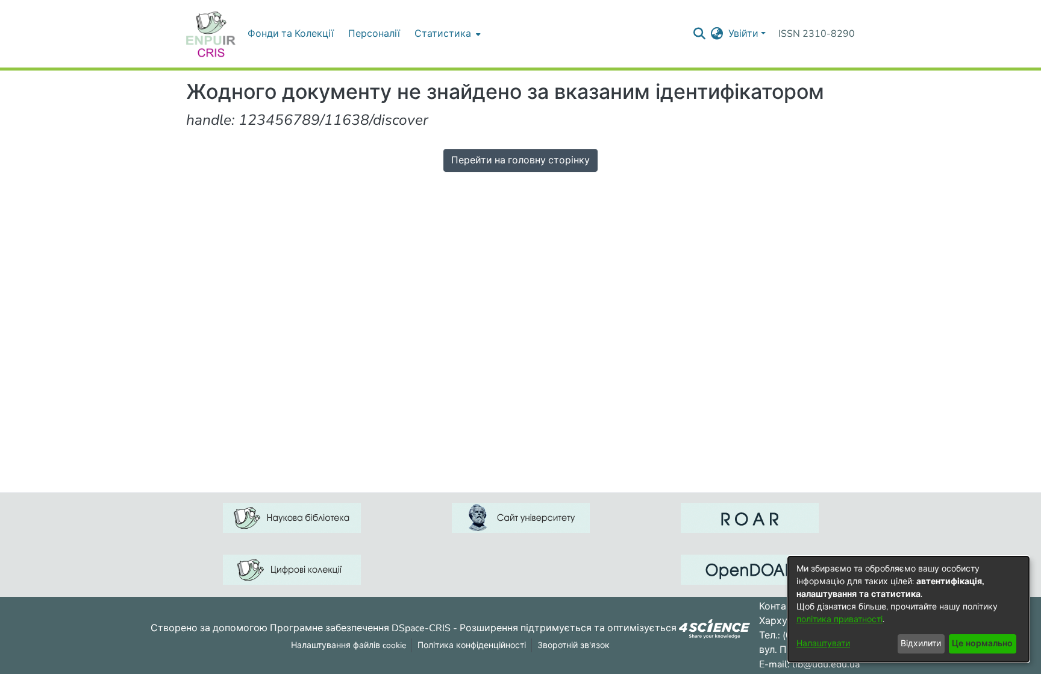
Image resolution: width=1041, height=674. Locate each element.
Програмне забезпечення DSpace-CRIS (360, 627)
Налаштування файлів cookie (348, 645)
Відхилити (921, 643)
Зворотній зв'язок (573, 645)
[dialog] (908, 609)
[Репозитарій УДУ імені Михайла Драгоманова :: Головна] (211, 34)
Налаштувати (823, 643)
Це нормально (982, 643)
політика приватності (839, 619)
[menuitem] (446, 34)
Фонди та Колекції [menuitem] (291, 33)
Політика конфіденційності (471, 645)
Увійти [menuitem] (743, 33)
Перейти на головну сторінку (520, 160)
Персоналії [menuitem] (374, 33)
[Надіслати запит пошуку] (699, 34)
